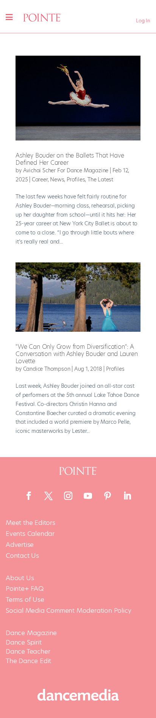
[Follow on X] (48, 495)
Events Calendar (30, 533)
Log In (143, 20)
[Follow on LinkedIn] (127, 495)
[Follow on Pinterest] (107, 495)
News (57, 179)
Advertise (20, 544)
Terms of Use (25, 599)
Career (40, 179)
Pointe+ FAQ (25, 588)
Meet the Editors (30, 522)
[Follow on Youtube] (88, 495)
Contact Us (22, 555)
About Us (20, 578)
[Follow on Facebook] (28, 495)
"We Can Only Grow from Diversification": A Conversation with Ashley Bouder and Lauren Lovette (77, 353)
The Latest (100, 179)
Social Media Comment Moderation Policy (68, 610)
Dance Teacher (28, 651)
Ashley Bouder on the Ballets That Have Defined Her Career (70, 159)
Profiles (76, 179)
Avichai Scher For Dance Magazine (66, 170)
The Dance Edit (28, 660)
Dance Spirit (24, 642)
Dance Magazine (31, 632)
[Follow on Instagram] (68, 495)
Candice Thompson (46, 369)
